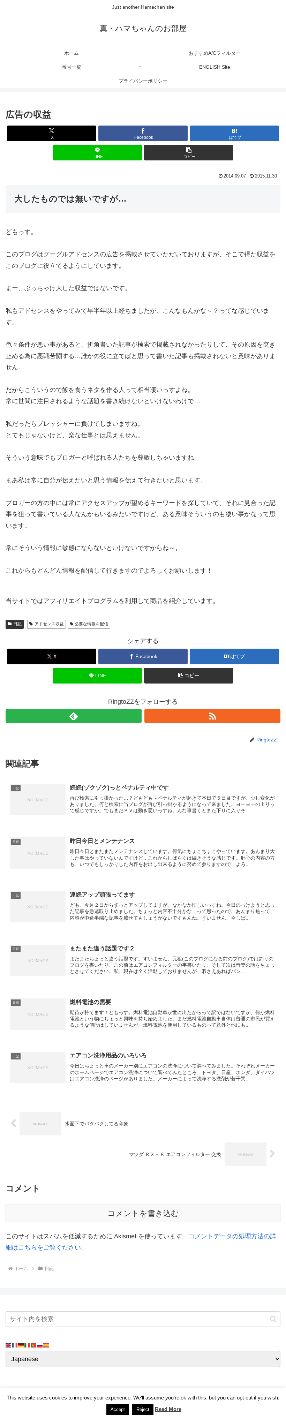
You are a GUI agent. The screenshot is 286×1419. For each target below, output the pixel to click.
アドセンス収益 (49, 623)
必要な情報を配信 (91, 623)
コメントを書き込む (143, 1213)
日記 (17, 623)
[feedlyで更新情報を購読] (74, 716)
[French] (15, 1345)
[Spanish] (46, 1345)
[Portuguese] (34, 1345)
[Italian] (27, 1345)
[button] (188, 152)
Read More (168, 1409)
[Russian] (40, 1345)
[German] (21, 1345)
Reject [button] (142, 1409)
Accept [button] (118, 1409)
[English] (9, 1345)
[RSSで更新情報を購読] (212, 716)
